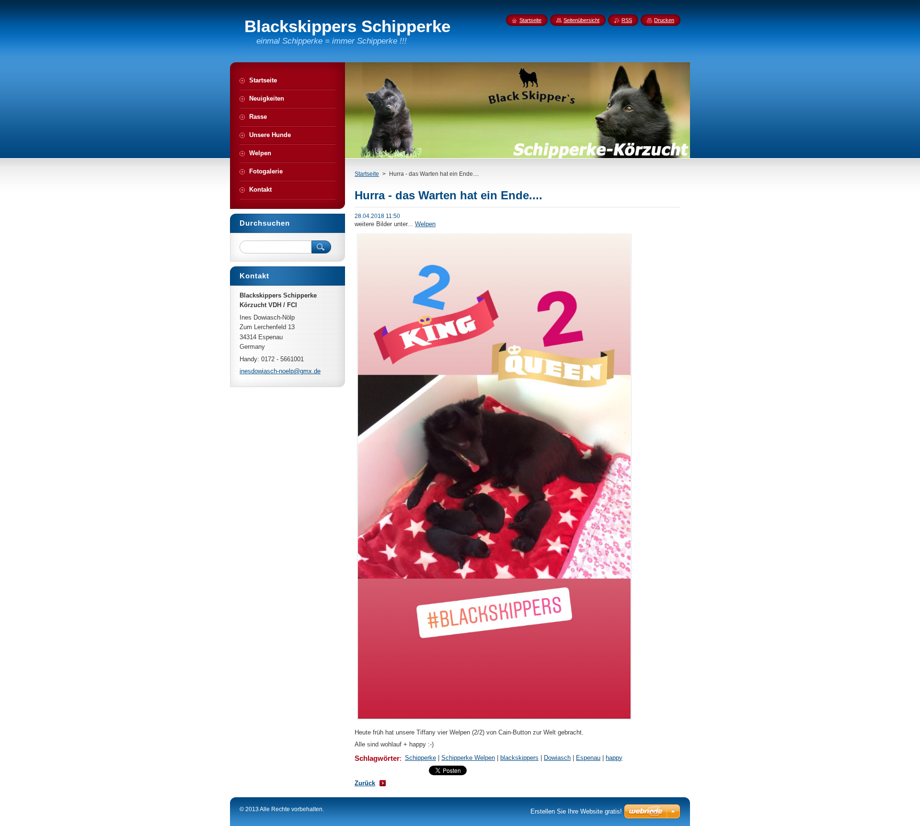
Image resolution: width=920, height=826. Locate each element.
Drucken (664, 20)
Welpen (425, 224)
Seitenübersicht (581, 20)
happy (614, 757)
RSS (626, 20)
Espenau (588, 757)
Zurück (365, 783)
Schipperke (420, 757)
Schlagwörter (377, 758)
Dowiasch (557, 757)
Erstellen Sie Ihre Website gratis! (576, 811)
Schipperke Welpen (468, 757)
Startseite (367, 174)
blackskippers (519, 757)
